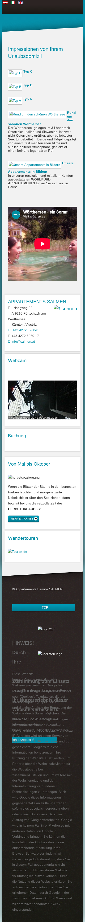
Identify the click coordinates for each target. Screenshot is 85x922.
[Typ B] (15, 89)
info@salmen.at (23, 341)
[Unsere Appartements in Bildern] (35, 167)
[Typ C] (15, 75)
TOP (45, 607)
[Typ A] (15, 102)
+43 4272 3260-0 (24, 330)
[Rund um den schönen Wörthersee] (37, 116)
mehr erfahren (22, 518)
